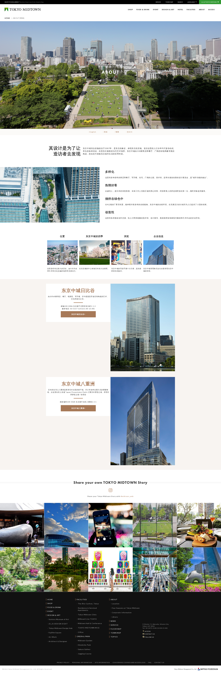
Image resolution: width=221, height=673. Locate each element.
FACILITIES (191, 10)
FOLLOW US (149, 637)
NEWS (113, 621)
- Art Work (52, 637)
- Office (80, 632)
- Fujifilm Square (54, 633)
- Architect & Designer (57, 641)
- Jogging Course (84, 654)
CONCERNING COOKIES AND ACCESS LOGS (129, 662)
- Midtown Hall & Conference (89, 623)
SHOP (6, 2)
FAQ (149, 662)
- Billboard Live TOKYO (87, 619)
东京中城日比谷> (78, 314)
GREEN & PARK (83, 636)
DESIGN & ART (168, 10)
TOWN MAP (169, 2)
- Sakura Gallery (83, 649)
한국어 (129, 132)
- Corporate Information (121, 612)
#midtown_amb (127, 496)
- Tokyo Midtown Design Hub (60, 628)
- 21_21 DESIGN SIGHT (57, 624)
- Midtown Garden (84, 641)
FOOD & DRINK (14, 2)
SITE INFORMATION (102, 662)
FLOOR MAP (116, 629)
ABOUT (202, 10)
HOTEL (180, 10)
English (92, 132)
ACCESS (211, 10)
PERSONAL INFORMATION (82, 662)
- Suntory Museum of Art (58, 619)
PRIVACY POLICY (63, 662)
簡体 (105, 132)
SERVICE (158, 2)
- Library (114, 617)
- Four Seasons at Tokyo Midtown (125, 608)
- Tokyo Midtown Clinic (87, 615)
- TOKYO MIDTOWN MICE (88, 628)
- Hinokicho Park (84, 645)
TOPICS (114, 637)
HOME (7, 18)
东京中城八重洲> (78, 408)
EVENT (155, 10)
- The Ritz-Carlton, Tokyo (88, 604)
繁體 (117, 132)
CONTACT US (149, 634)
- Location (115, 604)
